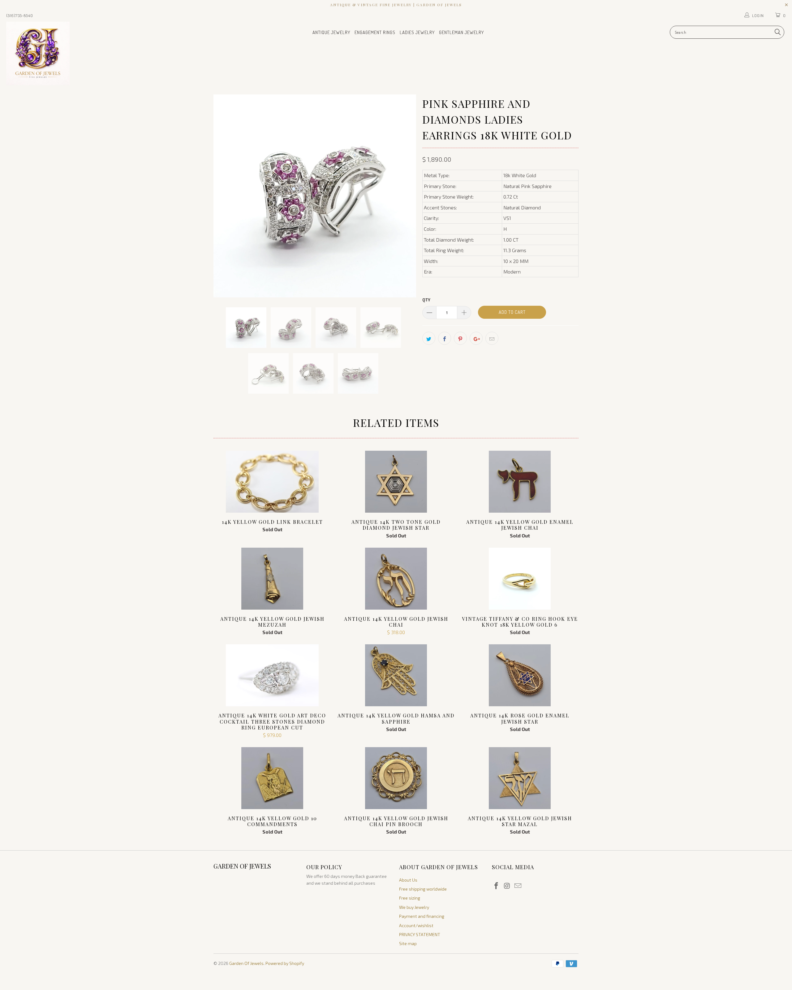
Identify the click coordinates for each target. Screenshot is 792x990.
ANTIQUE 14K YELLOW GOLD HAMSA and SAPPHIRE (396, 675)
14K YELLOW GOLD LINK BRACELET (272, 482)
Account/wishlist (416, 925)
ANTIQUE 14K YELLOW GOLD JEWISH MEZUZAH (272, 579)
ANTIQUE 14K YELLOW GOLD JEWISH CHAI (396, 579)
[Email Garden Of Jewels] (518, 886)
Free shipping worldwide (423, 888)
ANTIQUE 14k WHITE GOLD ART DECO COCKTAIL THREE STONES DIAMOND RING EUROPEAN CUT (272, 675)
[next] (405, 195)
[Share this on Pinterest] (460, 338)
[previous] (224, 195)
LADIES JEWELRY (417, 32)
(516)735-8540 (19, 15)
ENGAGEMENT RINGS (375, 32)
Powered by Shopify (284, 963)
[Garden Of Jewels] (66, 53)
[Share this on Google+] (476, 338)
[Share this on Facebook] (444, 338)
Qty (426, 299)
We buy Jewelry (414, 907)
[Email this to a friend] (491, 338)
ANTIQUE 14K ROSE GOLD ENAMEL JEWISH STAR (520, 675)
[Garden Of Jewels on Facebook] (496, 886)
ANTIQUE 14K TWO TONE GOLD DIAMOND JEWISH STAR (396, 482)
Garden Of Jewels (246, 963)
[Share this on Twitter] (428, 338)
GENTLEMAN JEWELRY (461, 32)
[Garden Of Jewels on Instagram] (507, 886)
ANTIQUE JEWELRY (331, 32)
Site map (408, 943)
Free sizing (409, 897)
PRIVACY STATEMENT (419, 934)
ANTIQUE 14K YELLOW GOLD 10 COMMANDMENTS (272, 778)
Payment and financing (421, 916)
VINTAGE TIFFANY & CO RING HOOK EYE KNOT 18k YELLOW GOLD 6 (520, 579)
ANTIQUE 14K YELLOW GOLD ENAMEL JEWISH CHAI (520, 482)
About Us (408, 880)
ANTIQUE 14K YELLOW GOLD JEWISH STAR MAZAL (520, 778)
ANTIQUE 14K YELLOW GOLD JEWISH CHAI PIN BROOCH (396, 778)
